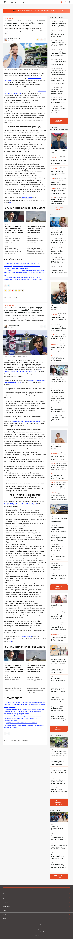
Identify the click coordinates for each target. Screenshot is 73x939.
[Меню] (69, 2)
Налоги (6, 740)
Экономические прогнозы (42, 10)
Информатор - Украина (15, 2)
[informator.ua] (5, 2)
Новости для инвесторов (25, 10)
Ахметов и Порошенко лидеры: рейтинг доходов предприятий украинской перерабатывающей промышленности (22, 718)
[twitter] (36, 924)
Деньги (24, 2)
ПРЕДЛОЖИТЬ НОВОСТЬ (36, 889)
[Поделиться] (41, 39)
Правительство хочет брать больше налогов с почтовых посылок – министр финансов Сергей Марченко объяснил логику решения (25, 704)
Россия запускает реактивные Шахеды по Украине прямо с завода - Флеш (12, 240)
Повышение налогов (57, 10)
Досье (51, 2)
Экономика (31, 2)
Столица (37, 931)
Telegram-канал (26, 198)
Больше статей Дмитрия (59, 208)
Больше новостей (59, 121)
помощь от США (15, 740)
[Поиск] (65, 2)
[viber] (44, 924)
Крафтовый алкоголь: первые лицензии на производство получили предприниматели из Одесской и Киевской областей (24, 725)
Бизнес (46, 2)
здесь (10, 202)
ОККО (5, 297)
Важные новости (29, 931)
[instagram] (32, 924)
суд (10, 297)
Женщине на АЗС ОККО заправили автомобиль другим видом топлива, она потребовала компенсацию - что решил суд (25, 272)
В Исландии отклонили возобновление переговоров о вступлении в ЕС (34, 240)
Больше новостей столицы (59, 802)
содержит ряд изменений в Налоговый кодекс (20, 504)
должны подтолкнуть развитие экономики (27, 421)
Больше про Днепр (59, 876)
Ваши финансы (43, 931)
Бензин (16, 297)
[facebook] (28, 924)
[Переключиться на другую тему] (61, 2)
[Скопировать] (44, 39)
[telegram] (40, 924)
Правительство (39, 2)
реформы (25, 740)
